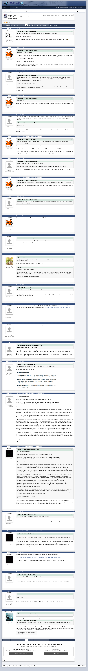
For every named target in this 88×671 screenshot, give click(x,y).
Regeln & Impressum (17, 7)
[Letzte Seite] (48, 25)
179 (26, 25)
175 (14, 25)
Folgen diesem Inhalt (66, 15)
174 (11, 25)
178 (23, 25)
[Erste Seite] (4, 25)
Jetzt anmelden (56, 653)
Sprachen (4, 668)
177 (20, 25)
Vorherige (8, 25)
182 (34, 25)
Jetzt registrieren (78, 7)
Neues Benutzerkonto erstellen (21, 653)
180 (29, 25)
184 (40, 25)
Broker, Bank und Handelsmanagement (32, 16)
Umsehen (6, 7)
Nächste (44, 25)
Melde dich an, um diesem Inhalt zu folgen (52, 15)
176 (17, 25)
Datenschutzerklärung (11, 668)
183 (37, 25)
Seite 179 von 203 (53, 25)
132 (72, 15)
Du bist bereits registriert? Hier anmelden (64, 7)
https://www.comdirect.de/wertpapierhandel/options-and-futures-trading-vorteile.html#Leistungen (38, 557)
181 (32, 25)
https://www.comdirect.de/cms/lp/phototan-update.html (57, 307)
